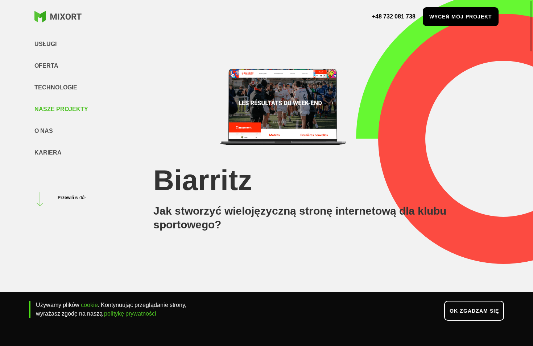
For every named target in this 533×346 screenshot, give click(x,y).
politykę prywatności (130, 314)
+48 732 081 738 (394, 16)
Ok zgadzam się (474, 311)
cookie (89, 305)
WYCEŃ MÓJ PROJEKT (460, 17)
